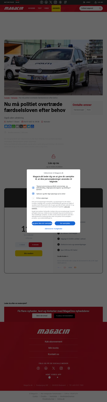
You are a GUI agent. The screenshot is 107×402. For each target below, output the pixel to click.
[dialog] (53, 201)
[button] (53, 198)
